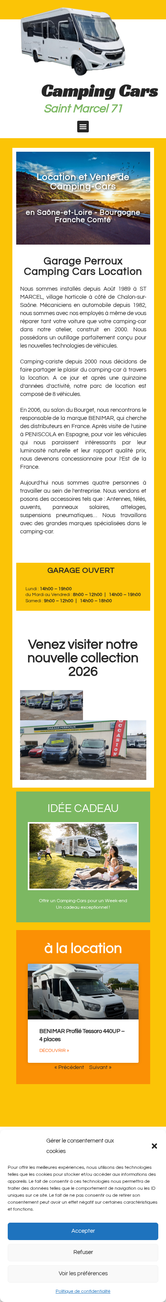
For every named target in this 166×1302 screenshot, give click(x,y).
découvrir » (54, 1050)
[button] (154, 1146)
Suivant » (100, 1067)
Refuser (83, 1252)
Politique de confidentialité (83, 1291)
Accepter (83, 1231)
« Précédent (69, 1067)
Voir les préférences (83, 1273)
